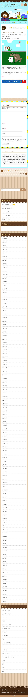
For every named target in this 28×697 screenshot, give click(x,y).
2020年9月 (4, 493)
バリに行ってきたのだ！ (7, 215)
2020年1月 (4, 522)
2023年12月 (5, 353)
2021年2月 (4, 475)
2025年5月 (4, 292)
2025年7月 (4, 285)
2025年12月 (5, 267)
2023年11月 (5, 357)
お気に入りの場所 (6, 614)
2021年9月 (4, 450)
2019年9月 (4, 536)
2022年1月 (4, 436)
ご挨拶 (3, 621)
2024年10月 (5, 317)
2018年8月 (4, 583)
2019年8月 (4, 540)
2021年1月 (4, 479)
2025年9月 (4, 278)
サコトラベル (6, 32)
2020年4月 (4, 511)
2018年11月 (5, 572)
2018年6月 (4, 590)
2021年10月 (5, 447)
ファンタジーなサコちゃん (8, 657)
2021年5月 (4, 465)
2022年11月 (5, 400)
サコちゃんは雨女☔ (7, 212)
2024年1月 (4, 350)
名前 (3, 123)
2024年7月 (4, 328)
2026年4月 (4, 253)
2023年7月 (4, 371)
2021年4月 (4, 468)
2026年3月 (4, 256)
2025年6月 (4, 289)
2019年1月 (4, 565)
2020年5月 (4, 508)
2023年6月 (4, 375)
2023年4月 (4, 382)
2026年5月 (4, 249)
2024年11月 (5, 314)
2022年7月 (4, 414)
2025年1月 (4, 307)
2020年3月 (4, 515)
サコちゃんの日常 (6, 628)
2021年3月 (4, 472)
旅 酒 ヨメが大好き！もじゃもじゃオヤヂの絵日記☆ (10, 690)
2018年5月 (4, 594)
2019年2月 (4, 561)
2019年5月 (4, 551)
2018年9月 (4, 579)
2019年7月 (4, 543)
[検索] (22, 4)
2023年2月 (4, 389)
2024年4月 (4, 339)
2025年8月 (4, 281)
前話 (3, 76)
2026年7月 (4, 242)
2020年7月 (4, 500)
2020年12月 (5, 482)
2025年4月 (4, 296)
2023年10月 (5, 360)
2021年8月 (4, 454)
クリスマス (4, 617)
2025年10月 (5, 274)
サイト (3, 133)
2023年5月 (4, 378)
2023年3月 (4, 386)
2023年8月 (4, 368)
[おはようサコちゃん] (14, 14)
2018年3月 (4, 601)
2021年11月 (5, 443)
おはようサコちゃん (5, 689)
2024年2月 (4, 346)
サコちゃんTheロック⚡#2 (8, 208)
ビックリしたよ (20, 32)
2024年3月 (4, 342)
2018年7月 (4, 587)
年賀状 (3, 668)
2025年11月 (5, 271)
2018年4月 (4, 597)
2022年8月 (4, 411)
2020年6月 (4, 504)
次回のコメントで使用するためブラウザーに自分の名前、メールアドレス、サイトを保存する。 (14, 140)
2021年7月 (4, 457)
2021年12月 (5, 439)
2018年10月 (5, 576)
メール (4, 128)
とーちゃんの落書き (6, 642)
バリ (3, 646)
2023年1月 (4, 393)
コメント (4, 111)
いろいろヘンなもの (6, 610)
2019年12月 (5, 526)
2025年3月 (4, 299)
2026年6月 (4, 245)
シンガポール (13, 32)
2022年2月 (4, 432)
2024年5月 (4, 335)
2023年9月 (4, 364)
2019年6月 (4, 547)
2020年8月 (4, 497)
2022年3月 (4, 429)
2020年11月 (5, 486)
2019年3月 (4, 558)
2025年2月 (4, 303)
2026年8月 (4, 238)
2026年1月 (4, 263)
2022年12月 (5, 396)
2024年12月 (5, 310)
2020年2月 (4, 518)
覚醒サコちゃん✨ (6, 219)
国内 (3, 664)
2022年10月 (5, 403)
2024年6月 (4, 332)
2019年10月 (5, 533)
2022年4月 (4, 425)
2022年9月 (4, 407)
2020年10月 (5, 490)
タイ (3, 639)
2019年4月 (4, 554)
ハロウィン (4, 650)
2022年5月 (4, 421)
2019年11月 (5, 529)
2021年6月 (4, 461)
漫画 (3, 671)
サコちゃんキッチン (6, 624)
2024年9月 (4, 321)
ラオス (3, 660)
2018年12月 (5, 569)
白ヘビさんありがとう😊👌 (8, 204)
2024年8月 (4, 324)
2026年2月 (4, 260)
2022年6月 (4, 418)
